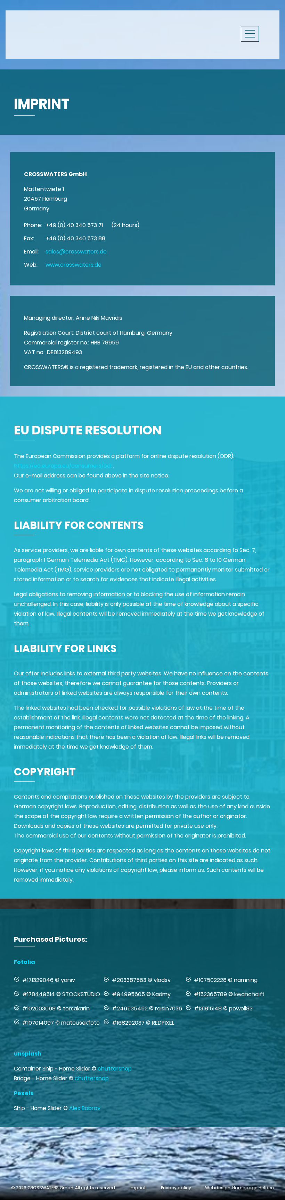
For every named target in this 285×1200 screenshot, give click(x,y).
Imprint (138, 1188)
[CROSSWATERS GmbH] (72, 33)
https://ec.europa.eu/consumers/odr (63, 466)
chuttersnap (115, 1069)
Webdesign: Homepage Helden (239, 1188)
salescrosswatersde (76, 252)
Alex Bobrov (84, 1108)
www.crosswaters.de (73, 265)
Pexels (23, 1093)
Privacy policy (176, 1188)
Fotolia (24, 962)
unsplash (27, 1054)
